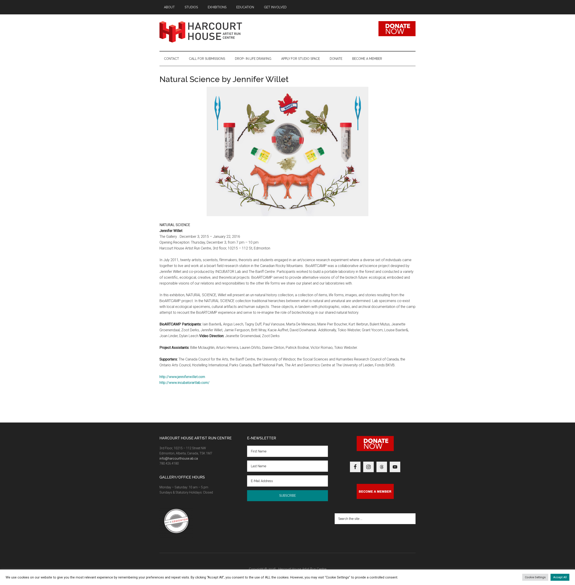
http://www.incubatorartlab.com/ (184, 382)
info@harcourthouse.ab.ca (178, 458)
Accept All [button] (560, 577)
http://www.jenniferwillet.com (182, 377)
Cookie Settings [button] (535, 577)
